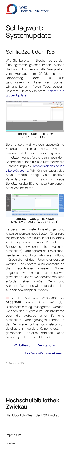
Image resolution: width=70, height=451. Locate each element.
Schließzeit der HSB (30, 52)
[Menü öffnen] (62, 9)
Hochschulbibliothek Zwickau (32, 403)
